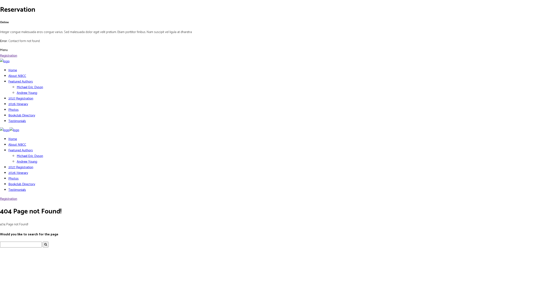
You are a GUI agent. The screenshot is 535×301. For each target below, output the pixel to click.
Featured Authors (20, 81)
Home (12, 70)
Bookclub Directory (21, 115)
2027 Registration (20, 98)
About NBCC (17, 76)
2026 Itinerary (18, 104)
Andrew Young (27, 93)
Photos (13, 110)
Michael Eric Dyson (30, 87)
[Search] (45, 244)
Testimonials (17, 121)
